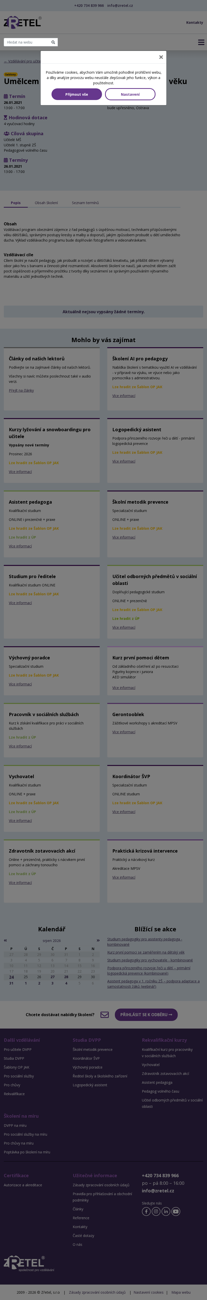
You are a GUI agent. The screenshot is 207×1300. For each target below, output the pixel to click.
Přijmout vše (76, 94)
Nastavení (130, 94)
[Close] (161, 57)
